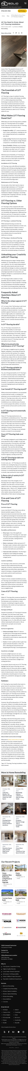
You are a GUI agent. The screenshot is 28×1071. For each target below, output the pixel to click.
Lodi (2, 1057)
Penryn (13, 1058)
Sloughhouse (16, 1061)
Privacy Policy (11, 1047)
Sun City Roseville (12, 1062)
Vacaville (23, 1062)
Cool (25, 1052)
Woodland (23, 1063)
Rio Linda (16, 1059)
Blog (8, 16)
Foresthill (14, 1055)
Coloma (23, 1052)
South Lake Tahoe (22, 1061)
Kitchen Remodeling (8, 996)
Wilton (17, 1063)
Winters (19, 1063)
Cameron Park (6, 1012)
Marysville (8, 1057)
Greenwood (8, 1056)
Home (3, 16)
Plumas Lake (21, 1058)
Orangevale (10, 1058)
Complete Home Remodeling (10, 988)
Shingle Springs (11, 1061)
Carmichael (17, 1012)
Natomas (20, 1057)
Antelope (5, 1009)
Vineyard (3, 1063)
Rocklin (5, 1022)
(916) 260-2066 (6, 11)
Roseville (17, 1022)
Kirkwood (12, 1056)
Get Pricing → (22, 11)
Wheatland (13, 1063)
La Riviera (15, 1056)
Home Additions (7, 999)
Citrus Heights (6, 1015)
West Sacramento (8, 1063)
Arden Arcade (23, 1051)
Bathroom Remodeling (8, 986)
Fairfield (5, 1055)
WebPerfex (19, 1044)
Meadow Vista (16, 1057)
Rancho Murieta (9, 1059)
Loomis (4, 1057)
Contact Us (17, 1047)
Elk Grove (17, 1017)
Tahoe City (17, 1062)
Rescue (13, 1059)
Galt (17, 1055)
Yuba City (10, 1064)
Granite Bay (18, 1020)
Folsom (5, 1020)
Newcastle (25, 1057)
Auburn (17, 1009)
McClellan (12, 1057)
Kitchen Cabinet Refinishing (10, 994)
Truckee (20, 1062)
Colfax (21, 1052)
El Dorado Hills (6, 1017)
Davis (16, 1015)
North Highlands (4, 1058)
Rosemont (23, 1059)
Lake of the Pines (21, 1056)
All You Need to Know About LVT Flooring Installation (18, 15)
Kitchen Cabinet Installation (10, 991)
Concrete (5, 1001)
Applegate (19, 1051)
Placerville (17, 1058)
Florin (8, 1055)
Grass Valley (3, 1056)
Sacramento (24, 1050)
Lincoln (25, 1056)
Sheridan (6, 1061)
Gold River (20, 1055)
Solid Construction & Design (15, 739)
